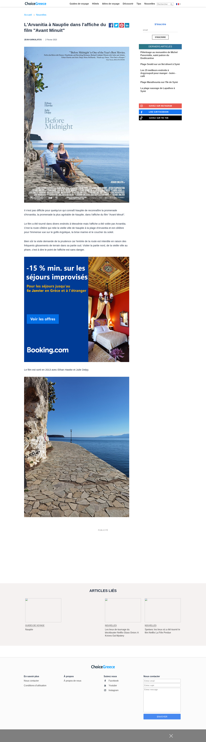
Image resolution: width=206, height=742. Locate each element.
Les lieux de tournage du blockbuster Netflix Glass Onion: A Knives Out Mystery (122, 632)
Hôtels (95, 4)
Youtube (113, 685)
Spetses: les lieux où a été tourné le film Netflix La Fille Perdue (162, 631)
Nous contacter (31, 681)
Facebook (114, 681)
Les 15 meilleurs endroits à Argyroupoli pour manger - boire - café (158, 73)
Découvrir (128, 4)
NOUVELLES (111, 625)
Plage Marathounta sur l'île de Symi (159, 82)
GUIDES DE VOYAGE (34, 625)
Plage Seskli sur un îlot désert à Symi (160, 64)
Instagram (113, 690)
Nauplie (29, 629)
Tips (138, 4)
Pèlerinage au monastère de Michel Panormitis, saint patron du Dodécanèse (159, 55)
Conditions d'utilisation (35, 685)
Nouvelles (149, 4)
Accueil (28, 14)
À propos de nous (72, 681)
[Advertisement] (103, 552)
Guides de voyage (79, 4)
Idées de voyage (111, 4)
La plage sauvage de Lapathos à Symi (157, 89)
